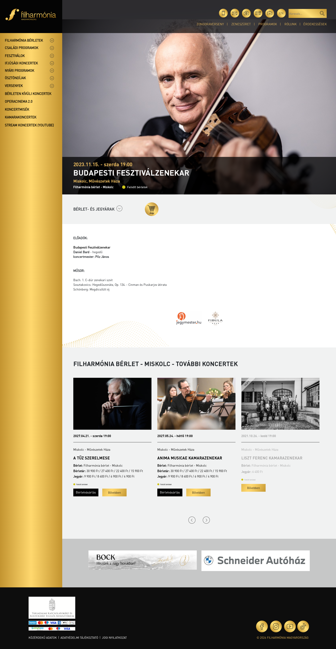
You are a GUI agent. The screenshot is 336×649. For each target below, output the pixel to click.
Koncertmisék (17, 109)
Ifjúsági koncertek (21, 63)
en (281, 13)
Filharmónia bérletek (24, 40)
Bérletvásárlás (86, 492)
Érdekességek (315, 24)
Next (206, 520)
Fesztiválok (15, 55)
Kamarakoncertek (20, 117)
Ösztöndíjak (15, 78)
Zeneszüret (241, 24)
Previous (191, 520)
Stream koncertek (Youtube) (29, 125)
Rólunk (290, 24)
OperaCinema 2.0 (18, 101)
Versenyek (14, 85)
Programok (267, 24)
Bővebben (114, 492)
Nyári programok (19, 70)
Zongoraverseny (210, 24)
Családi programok (21, 47)
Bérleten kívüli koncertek (28, 93)
